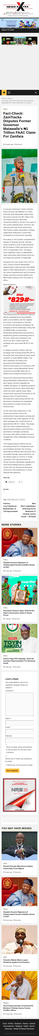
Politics (5, 109)
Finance (25, 1024)
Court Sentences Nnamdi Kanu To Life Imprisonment (10, 507)
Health (25, 1026)
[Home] (4, 92)
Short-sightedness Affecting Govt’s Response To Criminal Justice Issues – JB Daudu (28, 510)
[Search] (35, 93)
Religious (6, 1003)
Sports (32, 1026)
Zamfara (22, 499)
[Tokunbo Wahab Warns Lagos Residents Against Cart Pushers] (19, 939)
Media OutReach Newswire (24, 1029)
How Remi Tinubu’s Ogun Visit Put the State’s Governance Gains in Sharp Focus (18, 613)
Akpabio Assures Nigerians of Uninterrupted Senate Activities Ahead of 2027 (19, 565)
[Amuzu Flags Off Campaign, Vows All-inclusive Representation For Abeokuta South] (19, 638)
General (32, 1024)
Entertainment (8, 1026)
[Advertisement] (19, 69)
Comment (9, 691)
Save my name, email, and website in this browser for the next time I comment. (19, 749)
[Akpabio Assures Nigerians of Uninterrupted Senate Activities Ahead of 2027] (19, 542)
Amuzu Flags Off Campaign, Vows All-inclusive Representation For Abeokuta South (19, 661)
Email (8, 727)
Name (8, 718)
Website (8, 736)
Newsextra (19, 144)
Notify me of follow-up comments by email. (18, 760)
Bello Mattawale (13, 499)
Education (8, 1029)
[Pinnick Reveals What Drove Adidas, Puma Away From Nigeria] (19, 845)
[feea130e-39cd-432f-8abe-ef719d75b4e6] (19, 23)
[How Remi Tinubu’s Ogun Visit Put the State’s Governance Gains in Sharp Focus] (19, 590)
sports (5, 863)
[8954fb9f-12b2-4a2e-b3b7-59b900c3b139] (19, 299)
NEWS (5, 957)
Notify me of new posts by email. (20, 765)
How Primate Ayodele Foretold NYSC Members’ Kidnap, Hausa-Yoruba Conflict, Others (18, 1008)
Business (18, 1024)
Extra (5, 1024)
